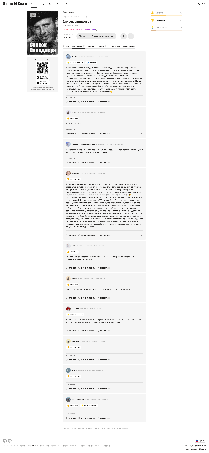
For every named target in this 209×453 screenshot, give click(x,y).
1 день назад (101, 173)
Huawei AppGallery (37, 89)
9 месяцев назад (99, 112)
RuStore (35, 87)
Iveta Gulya (75, 173)
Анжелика (75, 308)
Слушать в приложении (102, 36)
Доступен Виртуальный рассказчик (79, 30)
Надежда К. (76, 57)
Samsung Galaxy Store (45, 87)
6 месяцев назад (97, 370)
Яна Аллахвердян (78, 399)
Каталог (60, 4)
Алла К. (74, 112)
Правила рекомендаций (90, 446)
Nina (73, 370)
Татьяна (74, 278)
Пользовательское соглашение (17, 446)
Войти (204, 4)
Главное (34, 4)
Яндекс (202, 449)
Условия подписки (70, 446)
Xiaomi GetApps (49, 89)
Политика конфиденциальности (46, 446)
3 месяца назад (103, 57)
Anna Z (74, 246)
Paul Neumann (73, 26)
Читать (82, 36)
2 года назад (100, 308)
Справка (106, 446)
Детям (51, 4)
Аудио (43, 4)
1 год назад (102, 341)
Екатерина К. (76, 341)
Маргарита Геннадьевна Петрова (84, 144)
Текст (65, 12)
